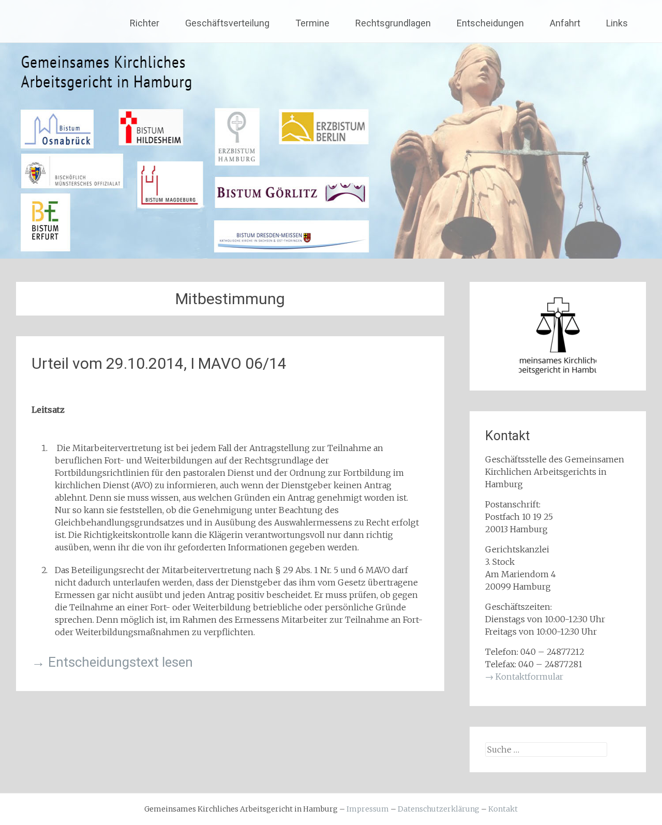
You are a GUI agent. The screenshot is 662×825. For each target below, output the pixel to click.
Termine (312, 23)
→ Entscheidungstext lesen (112, 662)
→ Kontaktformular (524, 676)
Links (617, 23)
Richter (144, 23)
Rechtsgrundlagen (393, 23)
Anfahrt (565, 23)
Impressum (368, 809)
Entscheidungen (490, 23)
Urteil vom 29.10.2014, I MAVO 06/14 (159, 363)
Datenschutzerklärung (438, 809)
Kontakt (503, 809)
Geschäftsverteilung (227, 23)
